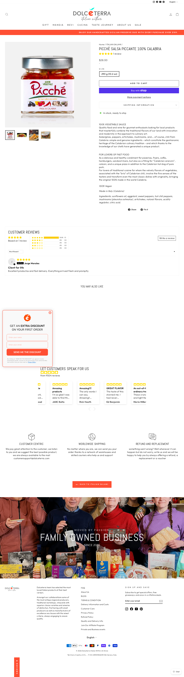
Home (101, 44)
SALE (138, 25)
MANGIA (58, 25)
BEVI (70, 25)
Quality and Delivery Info (92, 621)
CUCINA (82, 25)
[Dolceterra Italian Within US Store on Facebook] (131, 608)
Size (102, 69)
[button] (106, 53)
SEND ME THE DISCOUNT (27, 352)
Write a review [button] (166, 238)
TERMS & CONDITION (91, 600)
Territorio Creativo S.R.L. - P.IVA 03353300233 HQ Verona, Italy (92, 655)
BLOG (83, 596)
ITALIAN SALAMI (113, 44)
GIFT (45, 25)
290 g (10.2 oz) (109, 74)
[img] (23, 259)
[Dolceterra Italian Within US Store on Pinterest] (141, 608)
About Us (85, 592)
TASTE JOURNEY (103, 25)
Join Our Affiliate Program (92, 625)
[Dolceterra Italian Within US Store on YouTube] (136, 608)
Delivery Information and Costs (95, 604)
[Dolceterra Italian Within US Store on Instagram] (126, 608)
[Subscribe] (161, 601)
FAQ (83, 588)
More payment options (139, 97)
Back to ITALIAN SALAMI (93, 484)
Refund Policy (87, 617)
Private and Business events (93, 629)
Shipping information (139, 105)
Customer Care (88, 608)
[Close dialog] (50, 312)
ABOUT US (124, 25)
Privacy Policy (87, 613)
